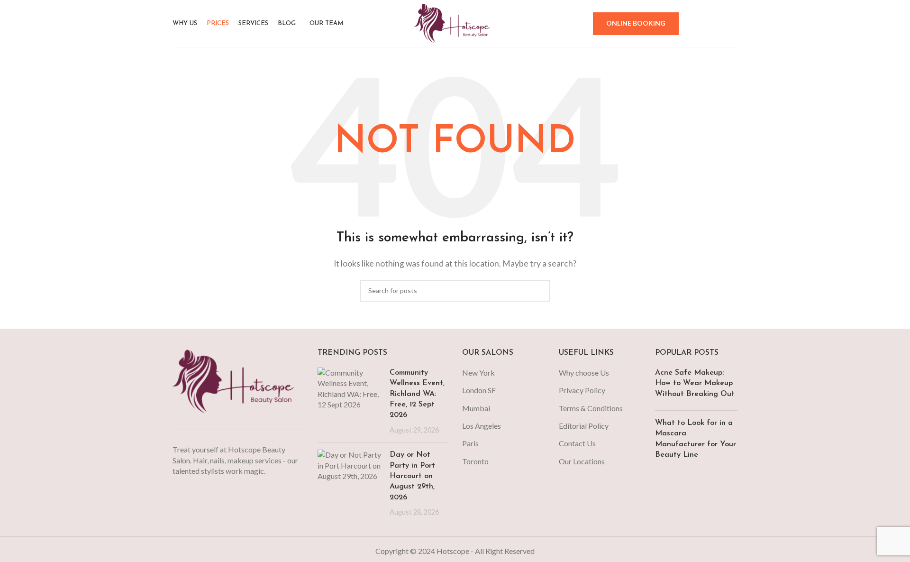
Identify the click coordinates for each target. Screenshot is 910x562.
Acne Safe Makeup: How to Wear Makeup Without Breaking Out (695, 383)
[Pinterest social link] (731, 24)
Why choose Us (584, 372)
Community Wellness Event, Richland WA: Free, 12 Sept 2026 (417, 394)
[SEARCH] (539, 291)
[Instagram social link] (707, 24)
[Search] (578, 23)
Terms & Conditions (591, 408)
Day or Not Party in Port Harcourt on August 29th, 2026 (412, 476)
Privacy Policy (582, 390)
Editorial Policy (584, 425)
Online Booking (635, 23)
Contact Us (577, 443)
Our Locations (582, 461)
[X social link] (694, 24)
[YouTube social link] (719, 24)
